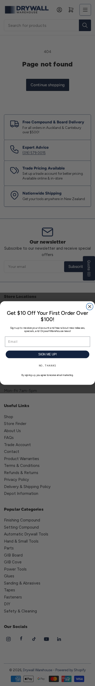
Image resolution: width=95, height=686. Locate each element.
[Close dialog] (89, 306)
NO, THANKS (47, 365)
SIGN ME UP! (47, 354)
